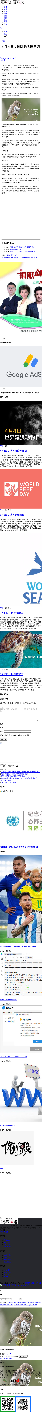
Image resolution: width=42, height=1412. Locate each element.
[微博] (1, 1232)
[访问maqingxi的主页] (10, 762)
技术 (5, 11)
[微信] (5, 1232)
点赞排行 (7, 1270)
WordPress (7, 1276)
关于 (5, 24)
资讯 (5, 9)
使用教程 (28, 1302)
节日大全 (7, 1262)
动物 (8, 255)
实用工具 (7, 1255)
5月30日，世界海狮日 (11, 613)
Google (10, 1302)
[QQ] (3, 1232)
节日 (5, 22)
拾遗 (5, 20)
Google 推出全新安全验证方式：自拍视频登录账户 (19, 778)
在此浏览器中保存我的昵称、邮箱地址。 (16, 735)
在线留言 (7, 1242)
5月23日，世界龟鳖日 (11, 674)
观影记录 (7, 1259)
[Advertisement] (21, 217)
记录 (5, 13)
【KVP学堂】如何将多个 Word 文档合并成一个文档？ (13, 1056)
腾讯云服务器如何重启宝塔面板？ (8, 999)
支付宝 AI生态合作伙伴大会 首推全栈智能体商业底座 (20, 772)
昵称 (2, 724)
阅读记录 (7, 1257)
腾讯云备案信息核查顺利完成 (7, 1125)
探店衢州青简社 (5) (17, 249)
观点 (5, 18)
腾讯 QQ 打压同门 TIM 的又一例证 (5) (23, 251)
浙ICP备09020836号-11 (33, 1283)
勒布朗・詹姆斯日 (7, 780)
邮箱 (2, 727)
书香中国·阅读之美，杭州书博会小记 (14, 774)
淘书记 (22, 1302)
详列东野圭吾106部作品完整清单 (13, 776)
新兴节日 (14, 255)
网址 (1, 731)
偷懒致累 (2, 1168)
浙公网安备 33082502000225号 (19, 1285)
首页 (5, 7)
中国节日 (34, 1302)
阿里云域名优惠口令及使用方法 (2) (22, 247)
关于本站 (7, 1240)
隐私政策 (7, 1247)
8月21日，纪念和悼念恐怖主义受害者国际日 (19, 847)
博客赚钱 (6, 1305)
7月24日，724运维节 (8, 782)
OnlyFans (23, 1305)
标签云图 (7, 1272)
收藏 (22, 257)
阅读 (5, 16)
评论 (2, 707)
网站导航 (7, 1244)
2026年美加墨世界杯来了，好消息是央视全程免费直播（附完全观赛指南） (18, 946)
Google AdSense (32, 1305)
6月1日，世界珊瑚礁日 (12, 514)
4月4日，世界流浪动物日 (13, 450)
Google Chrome (15, 1305)
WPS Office (8, 1274)
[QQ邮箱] (7, 1232)
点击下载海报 (7, 1358)
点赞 (29, 257)
